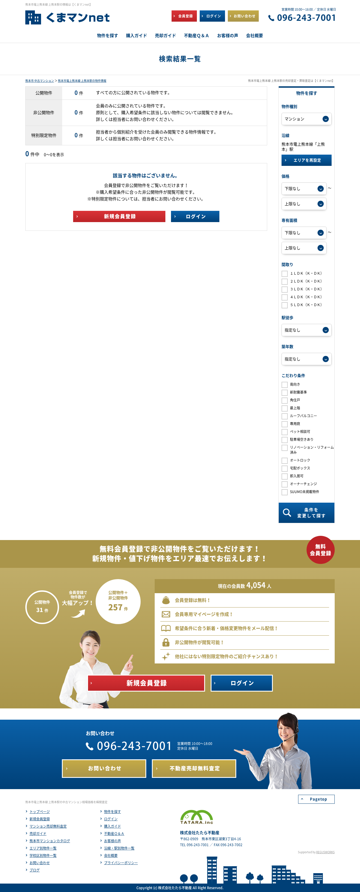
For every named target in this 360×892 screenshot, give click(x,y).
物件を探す (112, 811)
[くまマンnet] (67, 20)
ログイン (111, 819)
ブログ (35, 870)
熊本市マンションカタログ (50, 841)
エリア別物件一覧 (43, 848)
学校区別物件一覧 (43, 855)
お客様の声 (112, 841)
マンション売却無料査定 (48, 826)
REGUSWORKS (325, 852)
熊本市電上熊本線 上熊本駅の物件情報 (82, 80)
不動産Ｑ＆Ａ (114, 833)
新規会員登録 (40, 819)
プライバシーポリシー (121, 862)
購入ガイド (112, 826)
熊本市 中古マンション (39, 80)
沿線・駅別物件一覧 (119, 848)
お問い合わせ (40, 862)
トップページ (40, 811)
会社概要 (111, 855)
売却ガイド (38, 833)
